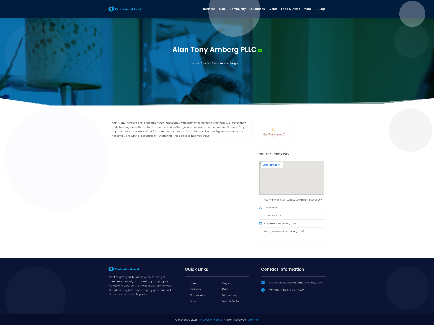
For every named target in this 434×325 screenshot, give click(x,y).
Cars (222, 9)
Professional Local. (211, 319)
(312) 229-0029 (272, 215)
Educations (257, 9)
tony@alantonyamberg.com (280, 223)
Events (273, 9)
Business (209, 9)
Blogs (322, 9)
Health (207, 63)
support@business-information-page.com (296, 282)
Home (196, 63)
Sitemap (253, 319)
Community (237, 9)
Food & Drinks (290, 9)
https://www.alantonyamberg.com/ (284, 231)
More (307, 9)
